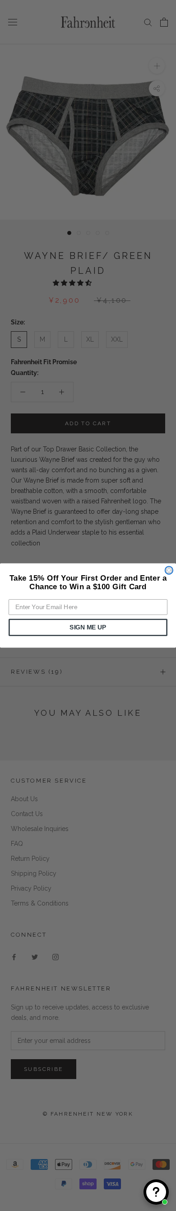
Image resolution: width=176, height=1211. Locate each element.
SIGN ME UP (87, 627)
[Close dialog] (169, 570)
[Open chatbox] (156, 1192)
